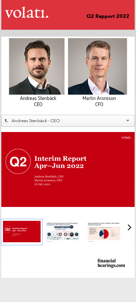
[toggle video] (105, 102)
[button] (11, 102)
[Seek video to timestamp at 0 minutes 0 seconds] (22, 232)
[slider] (68, 91)
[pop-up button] (115, 102)
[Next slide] (130, 170)
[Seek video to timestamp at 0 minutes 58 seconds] (63, 232)
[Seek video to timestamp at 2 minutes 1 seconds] (104, 232)
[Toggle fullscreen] (130, 137)
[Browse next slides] (129, 227)
